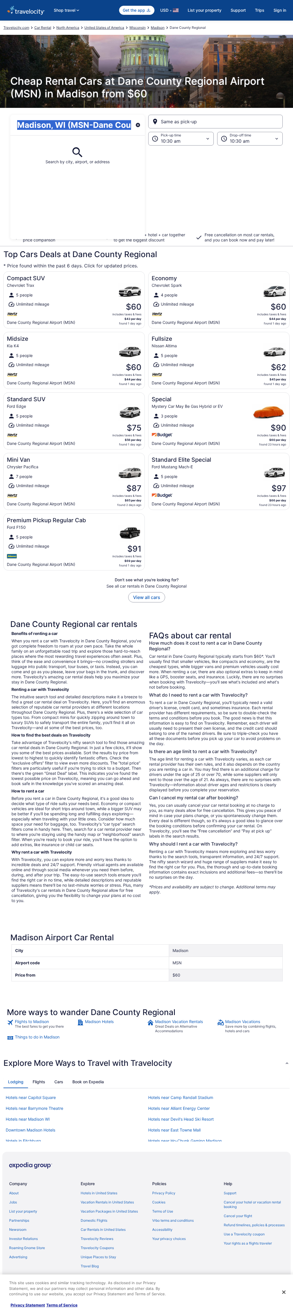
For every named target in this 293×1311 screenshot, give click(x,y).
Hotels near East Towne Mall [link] (174, 1130)
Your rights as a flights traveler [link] (248, 1243)
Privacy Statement (28, 1305)
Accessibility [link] (162, 1229)
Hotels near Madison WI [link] (28, 1119)
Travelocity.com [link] (16, 27)
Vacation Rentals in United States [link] (107, 1202)
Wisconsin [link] (137, 27)
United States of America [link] (104, 27)
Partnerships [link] (19, 1220)
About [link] (14, 1193)
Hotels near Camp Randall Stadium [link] (180, 1097)
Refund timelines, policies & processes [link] (254, 1225)
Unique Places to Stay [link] (98, 1257)
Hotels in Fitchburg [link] (23, 1140)
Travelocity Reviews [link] (97, 1239)
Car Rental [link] (42, 27)
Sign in (280, 10)
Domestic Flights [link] (94, 1220)
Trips (259, 10)
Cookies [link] (158, 1202)
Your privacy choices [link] (169, 1239)
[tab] (15, 1082)
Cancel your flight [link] (238, 1216)
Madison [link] (158, 27)
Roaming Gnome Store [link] (27, 1248)
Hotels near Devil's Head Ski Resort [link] (181, 1119)
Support (238, 10)
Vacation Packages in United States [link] (109, 1211)
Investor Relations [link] (23, 1239)
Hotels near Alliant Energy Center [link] (179, 1108)
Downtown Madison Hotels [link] (30, 1130)
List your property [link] (23, 1211)
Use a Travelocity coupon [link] (244, 1234)
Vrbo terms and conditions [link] (173, 1220)
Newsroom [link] (17, 1229)
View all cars (146, 597)
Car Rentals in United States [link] (103, 1229)
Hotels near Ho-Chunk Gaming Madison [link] (185, 1140)
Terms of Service (62, 1305)
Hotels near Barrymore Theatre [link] (34, 1108)
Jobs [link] (13, 1202)
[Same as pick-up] (215, 121)
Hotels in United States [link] (99, 1193)
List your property (204, 10)
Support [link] (230, 1193)
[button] (146, 192)
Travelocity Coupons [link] (97, 1248)
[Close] (284, 1292)
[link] (41, 1026)
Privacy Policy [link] (163, 1193)
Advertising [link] (18, 1257)
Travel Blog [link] (90, 1266)
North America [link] (67, 27)
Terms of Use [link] (162, 1211)
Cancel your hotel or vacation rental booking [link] (252, 1204)
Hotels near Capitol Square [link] (31, 1097)
